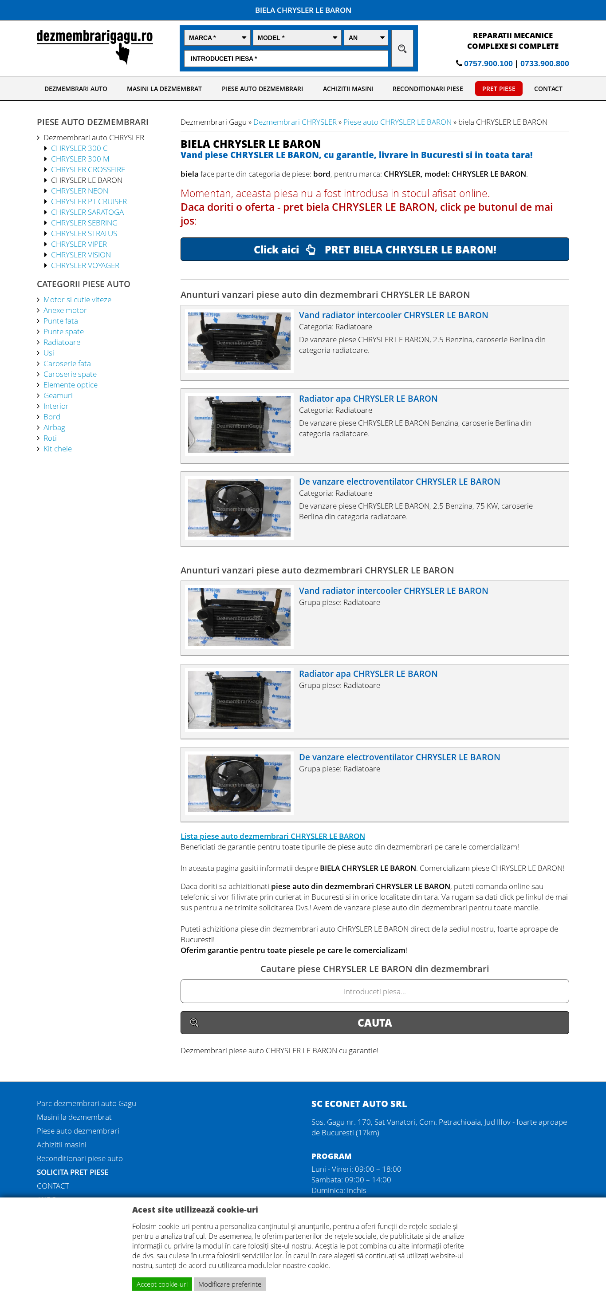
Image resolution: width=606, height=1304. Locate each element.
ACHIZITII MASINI (348, 88)
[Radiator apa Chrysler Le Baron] (243, 453)
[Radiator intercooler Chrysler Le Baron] (243, 370)
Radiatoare (61, 341)
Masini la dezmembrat (74, 1116)
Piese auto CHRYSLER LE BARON (397, 121)
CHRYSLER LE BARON (86, 179)
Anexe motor (65, 309)
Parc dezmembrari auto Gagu (86, 1103)
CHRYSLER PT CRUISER (89, 201)
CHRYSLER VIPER (79, 243)
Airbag (54, 427)
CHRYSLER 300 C (79, 147)
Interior (56, 405)
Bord (51, 416)
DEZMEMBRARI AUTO (75, 88)
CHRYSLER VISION (81, 254)
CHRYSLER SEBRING (84, 222)
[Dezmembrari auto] (95, 62)
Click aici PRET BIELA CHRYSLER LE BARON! (375, 249)
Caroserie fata (67, 363)
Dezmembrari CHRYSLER (295, 121)
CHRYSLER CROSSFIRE (88, 169)
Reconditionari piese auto (80, 1158)
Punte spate (63, 331)
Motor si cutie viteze (77, 299)
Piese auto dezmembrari (78, 1130)
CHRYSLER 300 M (80, 158)
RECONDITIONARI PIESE (428, 88)
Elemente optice (70, 384)
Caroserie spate (70, 373)
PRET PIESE (498, 88)
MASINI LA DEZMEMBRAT (164, 88)
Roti (50, 437)
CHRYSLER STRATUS (84, 233)
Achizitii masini (62, 1144)
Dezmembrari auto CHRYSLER (93, 137)
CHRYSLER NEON (79, 190)
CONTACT (548, 88)
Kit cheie (57, 448)
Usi (48, 352)
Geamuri (58, 395)
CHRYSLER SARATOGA (87, 211)
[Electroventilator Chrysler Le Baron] (243, 536)
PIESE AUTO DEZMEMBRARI (262, 88)
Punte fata (60, 320)
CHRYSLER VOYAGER (85, 265)
